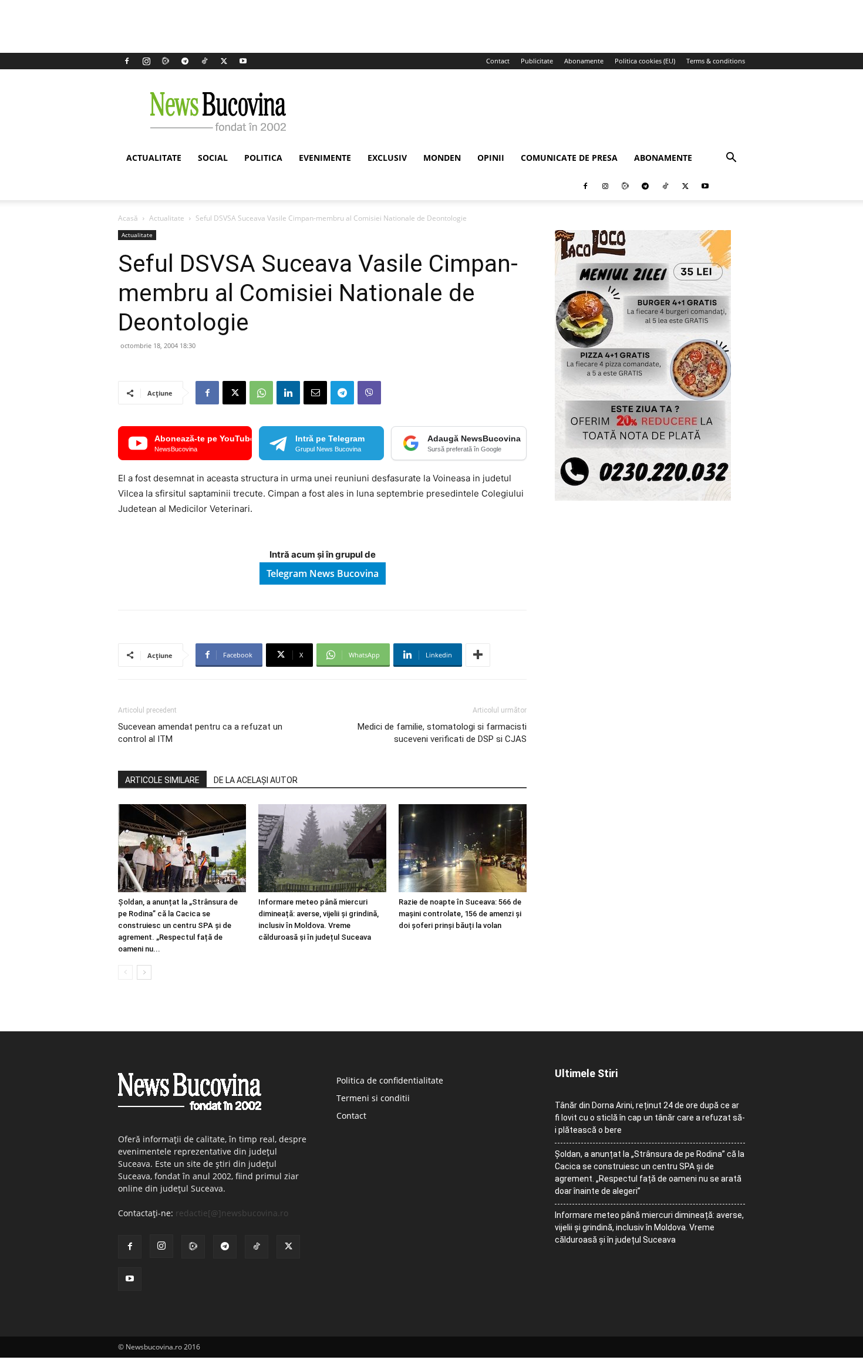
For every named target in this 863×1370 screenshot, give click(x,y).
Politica (263, 157)
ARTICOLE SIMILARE (162, 780)
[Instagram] (146, 61)
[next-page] (144, 972)
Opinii (490, 157)
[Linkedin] (288, 392)
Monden (442, 157)
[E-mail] (315, 392)
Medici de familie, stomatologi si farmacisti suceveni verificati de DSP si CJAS (442, 732)
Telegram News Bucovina (323, 573)
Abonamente (584, 60)
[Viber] (369, 392)
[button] (731, 158)
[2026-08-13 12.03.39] (643, 497)
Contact (498, 60)
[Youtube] (243, 61)
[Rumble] (165, 61)
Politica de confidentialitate (389, 1080)
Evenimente (325, 157)
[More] (478, 655)
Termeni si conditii (373, 1098)
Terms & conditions (715, 60)
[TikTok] (204, 61)
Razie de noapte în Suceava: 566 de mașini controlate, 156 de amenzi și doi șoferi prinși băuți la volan (460, 913)
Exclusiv (387, 157)
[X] (223, 61)
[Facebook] (127, 61)
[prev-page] (125, 972)
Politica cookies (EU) (645, 60)
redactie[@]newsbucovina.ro (232, 1213)
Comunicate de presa (569, 157)
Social (213, 157)
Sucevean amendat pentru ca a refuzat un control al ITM (200, 732)
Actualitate (153, 157)
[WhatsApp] (261, 392)
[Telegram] (185, 61)
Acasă (128, 218)
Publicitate (537, 60)
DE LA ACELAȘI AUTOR (256, 780)
